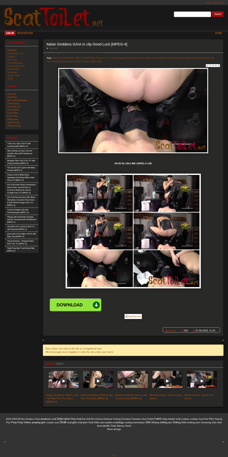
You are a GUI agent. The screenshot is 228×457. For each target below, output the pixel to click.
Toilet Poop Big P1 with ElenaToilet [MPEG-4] (21, 249)
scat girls (72, 422)
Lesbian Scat (197, 419)
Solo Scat (12, 59)
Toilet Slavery (117, 425)
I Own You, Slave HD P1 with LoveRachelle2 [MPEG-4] (19, 145)
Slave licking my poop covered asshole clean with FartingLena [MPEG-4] (19, 153)
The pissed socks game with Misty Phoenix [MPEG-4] (21, 169)
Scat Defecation (15, 63)
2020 (14, 419)
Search (217, 14)
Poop (14, 422)
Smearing (12, 72)
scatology (118, 422)
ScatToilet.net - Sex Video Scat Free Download (55, 17)
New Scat (53, 48)
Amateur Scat (32, 419)
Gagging (121, 57)
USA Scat (189, 57)
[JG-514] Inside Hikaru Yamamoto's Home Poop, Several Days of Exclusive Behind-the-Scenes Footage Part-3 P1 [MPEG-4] (21, 189)
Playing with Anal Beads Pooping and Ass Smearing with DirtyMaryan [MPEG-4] (21, 219)
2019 (8, 419)
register (73, 352)
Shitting (155, 422)
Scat (63, 422)
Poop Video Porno (16, 66)
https (165, 419)
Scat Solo (93, 422)
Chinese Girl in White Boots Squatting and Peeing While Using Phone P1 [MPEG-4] (20, 177)
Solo (214, 422)
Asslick (130, 57)
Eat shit (86, 419)
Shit (148, 422)
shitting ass (166, 422)
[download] (75, 304)
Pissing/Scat (13, 69)
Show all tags (114, 429)
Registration (25, 33)
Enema (99, 419)
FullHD (158, 418)
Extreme (108, 419)
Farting (117, 419)
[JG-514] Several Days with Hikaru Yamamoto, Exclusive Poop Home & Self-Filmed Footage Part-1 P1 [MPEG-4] (21, 201)
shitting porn (193, 422)
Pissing (218, 419)
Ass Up (210, 57)
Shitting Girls (180, 422)
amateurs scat (48, 418)
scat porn (82, 422)
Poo (8, 422)
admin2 (172, 330)
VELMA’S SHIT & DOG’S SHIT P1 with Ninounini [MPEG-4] (21, 228)
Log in (10, 33)
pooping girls (39, 422)
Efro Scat (57, 57)
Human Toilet (13, 75)
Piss (211, 418)
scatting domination (135, 422)
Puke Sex (140, 57)
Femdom (126, 419)
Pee (206, 419)
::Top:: (114, 455)
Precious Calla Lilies (91, 61)
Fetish (150, 419)
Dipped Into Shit (167, 57)
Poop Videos (24, 422)
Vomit (10, 78)
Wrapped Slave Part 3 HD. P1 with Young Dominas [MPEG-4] (21, 162)
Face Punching (54, 61)
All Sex (21, 419)
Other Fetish (151, 57)
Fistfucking (200, 57)
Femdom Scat (139, 419)
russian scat (52, 422)
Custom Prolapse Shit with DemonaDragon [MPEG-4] (18, 211)
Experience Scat (71, 61)
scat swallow (106, 422)
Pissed (180, 57)
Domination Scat (15, 53)
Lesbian (11, 56)
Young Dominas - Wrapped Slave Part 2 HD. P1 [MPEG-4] (20, 242)
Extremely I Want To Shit (76, 57)
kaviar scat (174, 418)
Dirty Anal (76, 418)
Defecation (63, 418)
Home (218, 33)
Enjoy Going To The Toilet (103, 57)
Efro (92, 419)
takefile (106, 425)
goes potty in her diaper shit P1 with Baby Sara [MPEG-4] (21, 235)
